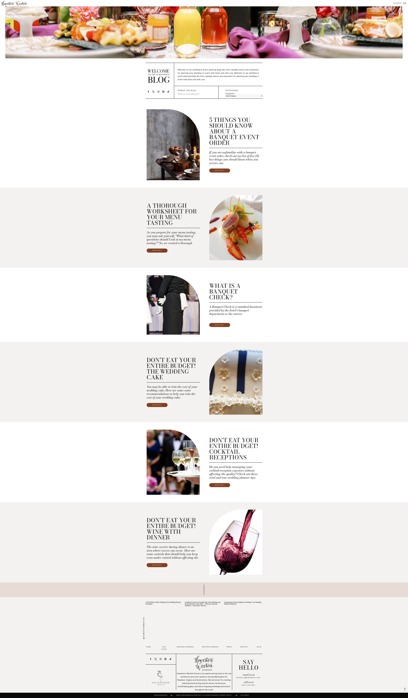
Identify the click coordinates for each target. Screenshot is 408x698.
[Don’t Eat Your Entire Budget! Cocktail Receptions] (173, 462)
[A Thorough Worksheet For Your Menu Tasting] (235, 227)
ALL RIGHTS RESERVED (211, 695)
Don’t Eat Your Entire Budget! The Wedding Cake (171, 369)
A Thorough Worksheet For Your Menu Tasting (172, 214)
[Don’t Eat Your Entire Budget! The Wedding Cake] (235, 382)
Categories (229, 93)
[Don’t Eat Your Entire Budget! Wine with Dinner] (235, 542)
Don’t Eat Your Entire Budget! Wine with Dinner (171, 529)
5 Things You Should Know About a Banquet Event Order (234, 131)
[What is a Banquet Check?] (173, 305)
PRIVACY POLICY (226, 695)
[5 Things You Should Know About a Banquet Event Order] (173, 144)
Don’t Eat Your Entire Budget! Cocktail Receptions (234, 449)
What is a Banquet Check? (225, 291)
